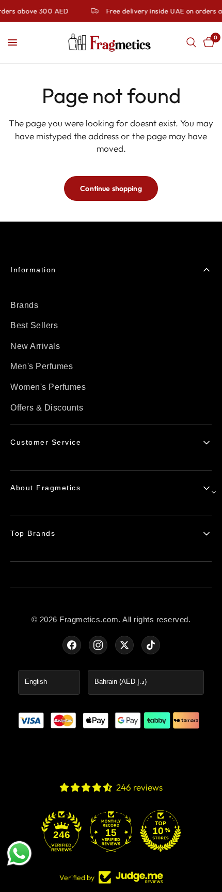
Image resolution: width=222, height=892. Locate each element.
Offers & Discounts (46, 407)
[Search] (191, 42)
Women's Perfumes (48, 387)
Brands (24, 305)
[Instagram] (98, 645)
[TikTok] (150, 645)
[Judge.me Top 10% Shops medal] (160, 831)
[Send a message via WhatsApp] (19, 853)
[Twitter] (124, 645)
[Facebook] (71, 645)
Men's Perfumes (41, 366)
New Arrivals (35, 346)
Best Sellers (34, 325)
